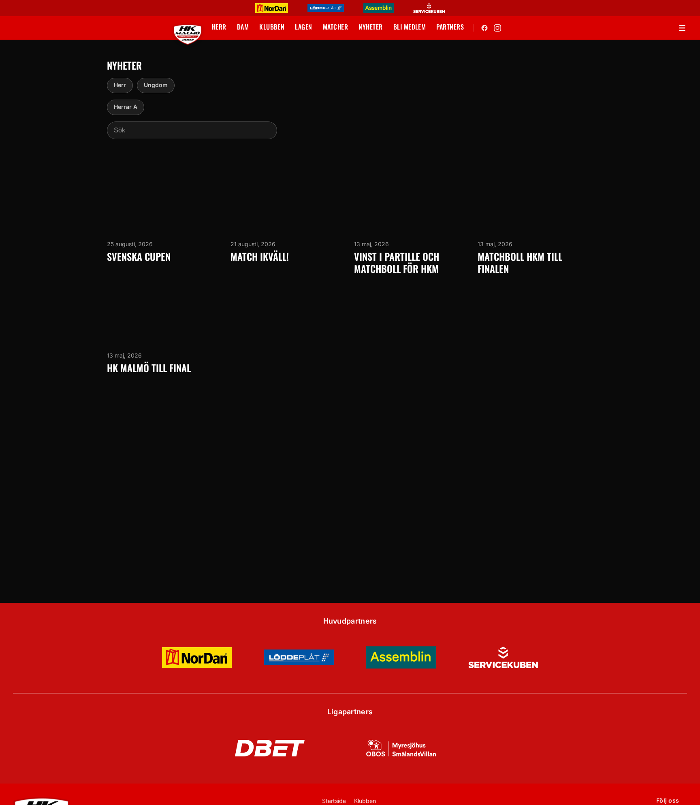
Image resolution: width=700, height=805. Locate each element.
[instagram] (497, 28)
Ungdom (156, 84)
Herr (120, 84)
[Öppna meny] (682, 28)
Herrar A (125, 106)
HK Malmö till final (149, 368)
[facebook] (484, 28)
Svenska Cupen (139, 256)
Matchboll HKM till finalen (520, 262)
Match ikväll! (259, 256)
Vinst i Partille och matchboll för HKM (396, 262)
